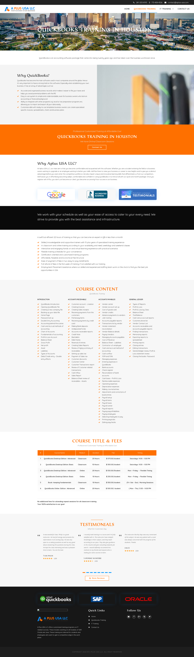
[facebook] (133, 616)
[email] (128, 616)
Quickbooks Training (145, 9)
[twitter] (149, 616)
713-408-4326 (156, 2)
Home (127, 9)
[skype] (144, 616)
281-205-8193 (141, 2)
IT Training (165, 9)
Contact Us (183, 9)
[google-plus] (139, 616)
